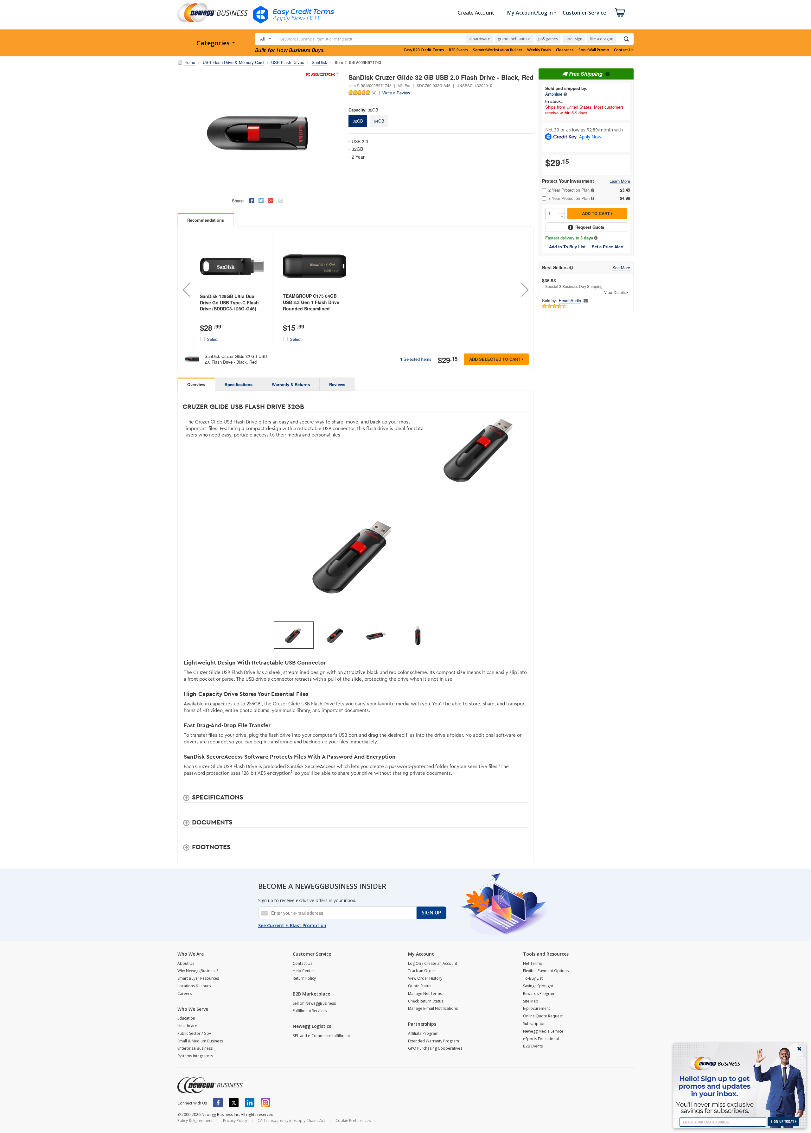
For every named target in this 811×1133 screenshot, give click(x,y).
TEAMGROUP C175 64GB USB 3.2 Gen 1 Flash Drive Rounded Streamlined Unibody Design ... (311, 305)
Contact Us (624, 50)
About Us (185, 963)
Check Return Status (425, 1001)
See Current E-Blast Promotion (292, 925)
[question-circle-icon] (607, 73)
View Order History (425, 978)
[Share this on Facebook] (251, 200)
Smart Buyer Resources (198, 978)
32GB (358, 121)
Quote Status (419, 986)
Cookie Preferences (353, 1120)
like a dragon (601, 38)
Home (189, 62)
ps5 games (548, 38)
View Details (615, 292)
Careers (184, 993)
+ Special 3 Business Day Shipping (572, 283)
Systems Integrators (195, 1056)
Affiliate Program (423, 1033)
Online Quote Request (543, 1016)
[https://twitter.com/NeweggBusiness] (234, 1102)
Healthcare (187, 1025)
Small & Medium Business (200, 1041)
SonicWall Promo (593, 50)
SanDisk (319, 62)
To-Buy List (533, 978)
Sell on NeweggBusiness (314, 1003)
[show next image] (522, 555)
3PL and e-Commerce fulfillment (321, 1035)
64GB (379, 121)
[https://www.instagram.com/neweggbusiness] (265, 1102)
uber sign (573, 38)
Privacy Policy (235, 1120)
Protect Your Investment (568, 181)
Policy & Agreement (195, 1120)
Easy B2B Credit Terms (424, 50)
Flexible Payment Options (546, 970)
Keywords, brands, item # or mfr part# (315, 39)
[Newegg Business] (210, 1085)
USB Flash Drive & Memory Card (233, 62)
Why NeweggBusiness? (197, 970)
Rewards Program (539, 993)
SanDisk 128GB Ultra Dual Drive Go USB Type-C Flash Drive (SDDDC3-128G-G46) (229, 302)
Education (186, 1018)
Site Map (530, 1001)
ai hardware (479, 38)
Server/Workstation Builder (497, 50)
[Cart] (620, 12)
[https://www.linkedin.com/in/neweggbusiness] (249, 1102)
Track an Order (421, 970)
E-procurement (536, 1008)
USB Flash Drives (287, 62)
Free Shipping (586, 73)
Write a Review (396, 93)
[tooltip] (565, 94)
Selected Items (415, 359)
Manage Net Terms (425, 993)
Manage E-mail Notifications (433, 1008)
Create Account (476, 12)
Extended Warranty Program (433, 1041)
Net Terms (532, 963)
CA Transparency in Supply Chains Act (291, 1120)
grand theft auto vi (514, 38)
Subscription (534, 1023)
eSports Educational (541, 1038)
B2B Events (458, 50)
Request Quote (589, 227)
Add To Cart (596, 213)
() (374, 92)
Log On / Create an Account (432, 963)
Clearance (565, 50)
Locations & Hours (194, 986)
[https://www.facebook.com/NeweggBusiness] (218, 1102)
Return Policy (304, 978)
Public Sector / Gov (194, 1033)
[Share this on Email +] (280, 200)
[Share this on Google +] (270, 200)
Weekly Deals (539, 50)
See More (621, 268)
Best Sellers (555, 267)
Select (213, 339)
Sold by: (549, 300)
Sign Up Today (783, 1121)
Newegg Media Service (543, 1031)
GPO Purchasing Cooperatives (435, 1048)
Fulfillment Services (310, 1010)
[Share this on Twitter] (261, 200)
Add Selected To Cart (495, 359)
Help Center (303, 970)
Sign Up (431, 912)
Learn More (620, 181)
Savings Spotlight (538, 986)
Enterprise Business (195, 1048)
